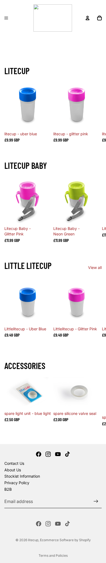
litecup (33, 540)
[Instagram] (48, 454)
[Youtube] (58, 454)
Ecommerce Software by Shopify (65, 540)
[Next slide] (95, 112)
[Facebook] (38, 454)
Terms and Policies (53, 555)
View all (95, 267)
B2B (8, 489)
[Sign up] (96, 501)
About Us (12, 470)
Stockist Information (22, 476)
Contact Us (14, 463)
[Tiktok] (67, 454)
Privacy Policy (16, 482)
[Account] (87, 18)
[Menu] (6, 18)
